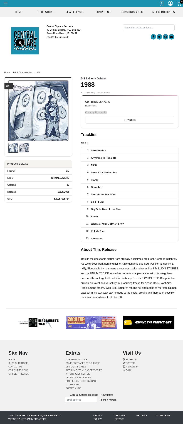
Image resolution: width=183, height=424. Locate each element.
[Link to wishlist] (161, 4)
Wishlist (131, 120)
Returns (141, 415)
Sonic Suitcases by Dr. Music (83, 363)
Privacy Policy (97, 417)
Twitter (130, 363)
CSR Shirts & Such (132, 12)
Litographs (72, 384)
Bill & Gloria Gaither (22, 72)
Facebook (131, 359)
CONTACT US (103, 12)
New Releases (75, 12)
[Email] (172, 37)
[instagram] (165, 37)
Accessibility (164, 415)
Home (7, 72)
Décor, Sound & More (78, 377)
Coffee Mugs (73, 388)
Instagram (131, 366)
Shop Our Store (18, 363)
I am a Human (109, 399)
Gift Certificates (163, 12)
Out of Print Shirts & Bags (81, 381)
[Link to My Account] (170, 4)
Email (128, 370)
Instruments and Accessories (84, 370)
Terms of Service (119, 417)
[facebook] (153, 37)
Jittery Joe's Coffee (78, 374)
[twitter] (159, 37)
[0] (179, 4)
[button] (46, 12)
